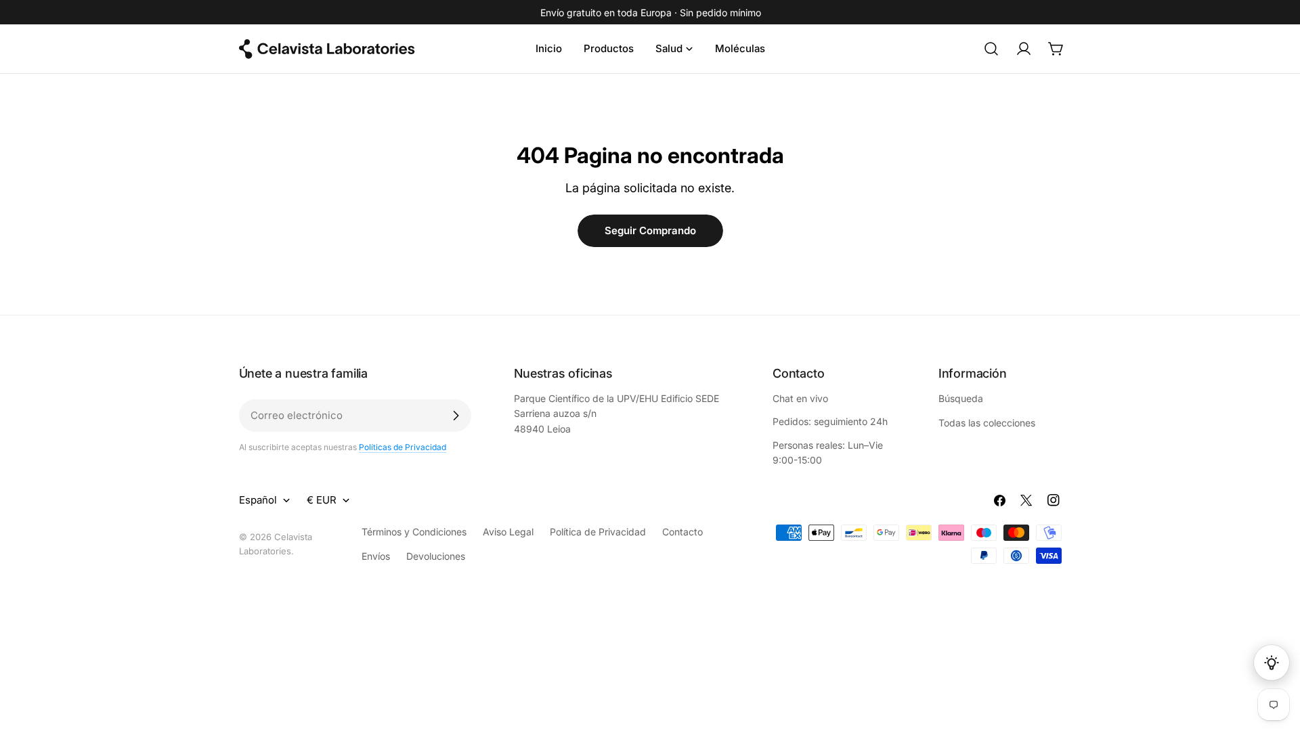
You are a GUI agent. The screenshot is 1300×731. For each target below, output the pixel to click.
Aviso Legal (508, 531)
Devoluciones (435, 556)
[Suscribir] (455, 415)
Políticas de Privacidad (402, 447)
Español (258, 499)
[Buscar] (991, 48)
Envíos (376, 556)
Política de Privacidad (598, 531)
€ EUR (322, 499)
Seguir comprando (650, 230)
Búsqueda (960, 398)
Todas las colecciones (986, 422)
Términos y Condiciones (414, 531)
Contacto (682, 531)
